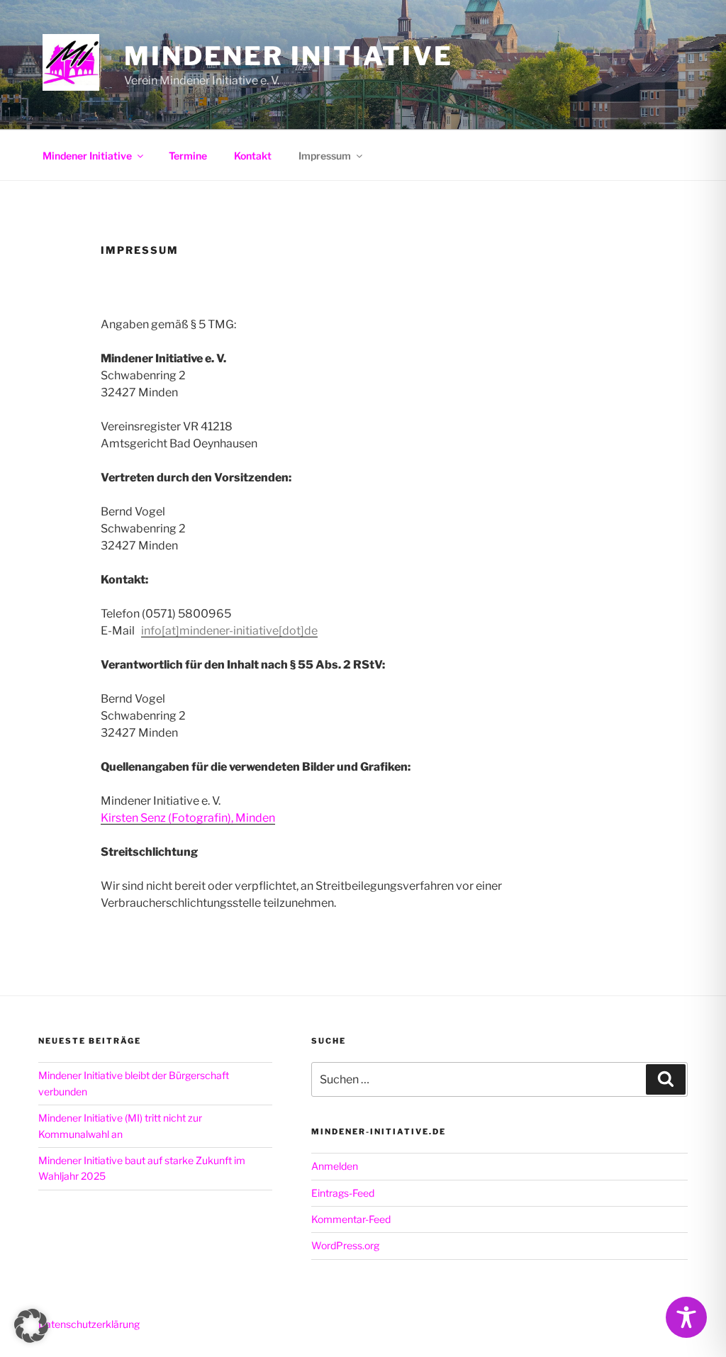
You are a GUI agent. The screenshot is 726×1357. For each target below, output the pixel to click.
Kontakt (253, 156)
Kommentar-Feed (351, 1219)
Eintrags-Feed (342, 1193)
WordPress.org (345, 1245)
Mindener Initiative (288, 56)
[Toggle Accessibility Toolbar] (686, 1317)
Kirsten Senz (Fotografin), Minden (188, 818)
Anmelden (334, 1166)
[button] (31, 1326)
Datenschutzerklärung (89, 1324)
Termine (188, 156)
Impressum (324, 156)
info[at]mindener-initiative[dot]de (229, 630)
